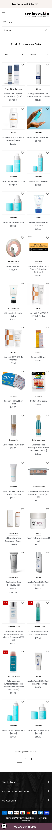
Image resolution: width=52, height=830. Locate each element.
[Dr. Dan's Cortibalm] (38, 381)
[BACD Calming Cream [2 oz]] (38, 518)
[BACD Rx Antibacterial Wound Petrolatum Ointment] (38, 246)
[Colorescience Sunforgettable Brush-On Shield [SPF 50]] (38, 425)
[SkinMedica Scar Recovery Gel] (13, 562)
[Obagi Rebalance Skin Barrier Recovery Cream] (38, 74)
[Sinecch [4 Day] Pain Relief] (13, 381)
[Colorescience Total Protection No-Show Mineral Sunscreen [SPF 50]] (13, 611)
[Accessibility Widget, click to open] (4, 826)
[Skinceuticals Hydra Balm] (13, 293)
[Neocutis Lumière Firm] (13, 202)
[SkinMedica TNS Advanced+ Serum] (13, 518)
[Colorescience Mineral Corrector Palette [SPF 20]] (38, 471)
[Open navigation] (5, 14)
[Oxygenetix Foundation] (13, 425)
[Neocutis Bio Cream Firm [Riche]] (13, 710)
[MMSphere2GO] (13, 246)
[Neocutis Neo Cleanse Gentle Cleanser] (13, 471)
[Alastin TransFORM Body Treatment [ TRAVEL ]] (38, 661)
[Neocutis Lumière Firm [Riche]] (38, 710)
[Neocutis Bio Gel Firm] (38, 161)
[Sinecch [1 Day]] (38, 337)
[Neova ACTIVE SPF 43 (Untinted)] (13, 337)
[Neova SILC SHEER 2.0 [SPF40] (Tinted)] (38, 293)
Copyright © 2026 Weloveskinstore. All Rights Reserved (26, 819)
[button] (26, 826)
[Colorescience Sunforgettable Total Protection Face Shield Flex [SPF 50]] (13, 661)
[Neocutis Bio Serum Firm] (13, 161)
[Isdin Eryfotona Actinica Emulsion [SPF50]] (13, 117)
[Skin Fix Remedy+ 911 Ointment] (38, 202)
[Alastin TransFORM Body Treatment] (38, 562)
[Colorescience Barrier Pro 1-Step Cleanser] (38, 611)
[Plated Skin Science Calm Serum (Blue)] (13, 74)
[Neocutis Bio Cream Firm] (38, 117)
